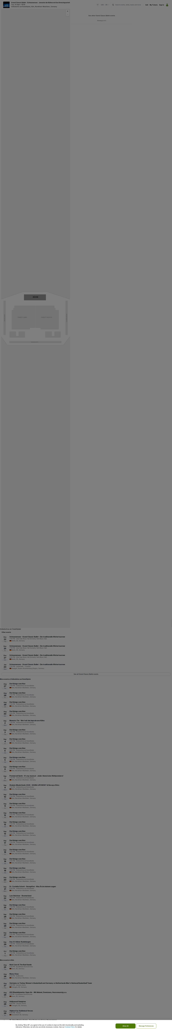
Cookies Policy (70, 1027)
